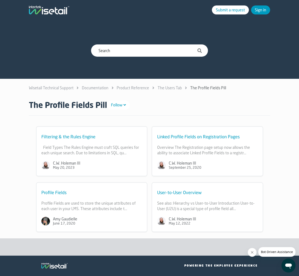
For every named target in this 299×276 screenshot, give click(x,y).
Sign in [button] (260, 9)
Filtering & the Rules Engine (68, 137)
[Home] (49, 10)
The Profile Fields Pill (208, 87)
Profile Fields (54, 192)
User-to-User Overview (179, 192)
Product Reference (133, 87)
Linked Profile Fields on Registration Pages (198, 137)
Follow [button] (116, 104)
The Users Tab (170, 87)
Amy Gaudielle (65, 219)
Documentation (95, 87)
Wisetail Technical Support (51, 87)
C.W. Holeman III (66, 163)
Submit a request (230, 9)
